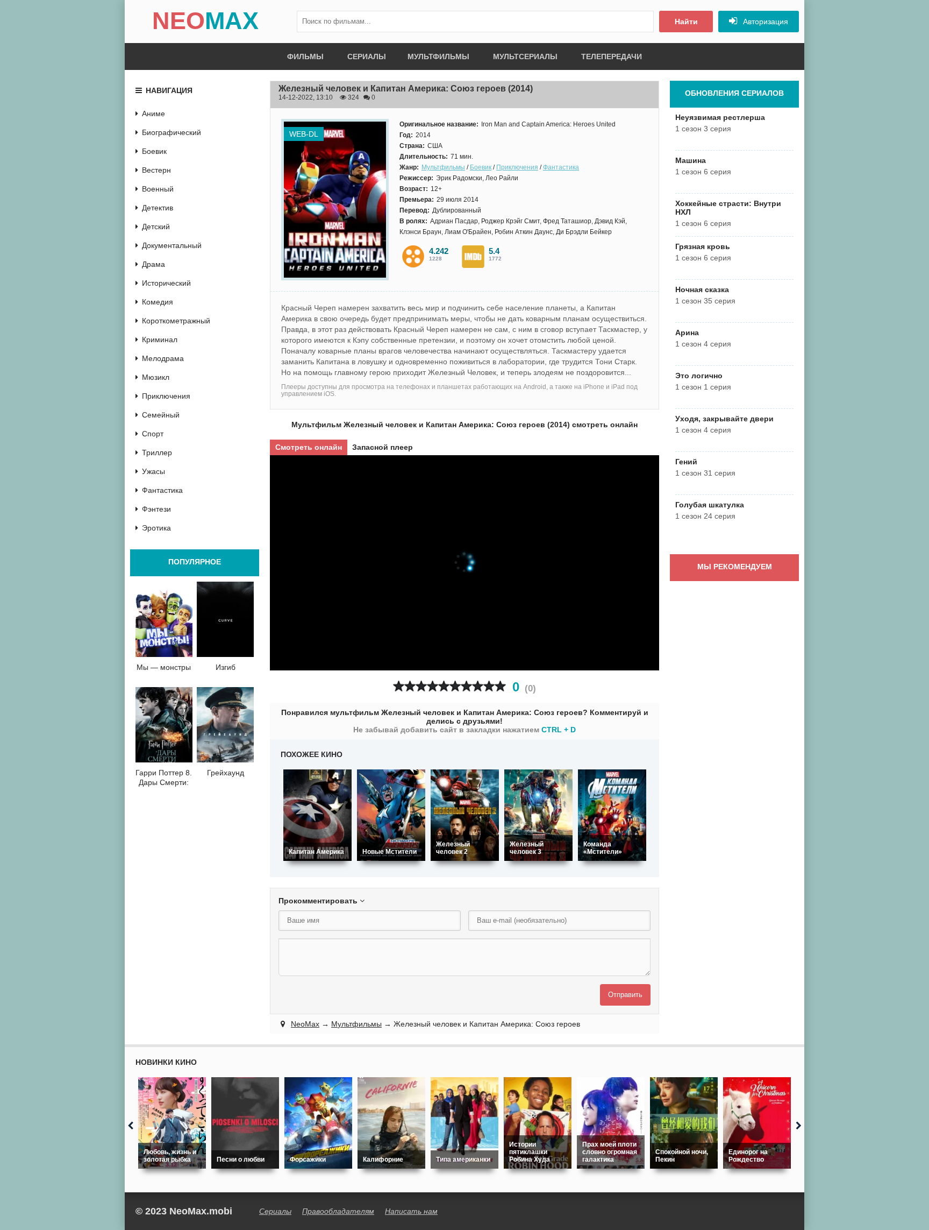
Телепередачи (611, 56)
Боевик (480, 167)
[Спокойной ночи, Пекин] (684, 1123)
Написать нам (411, 1211)
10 (500, 686)
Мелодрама (163, 358)
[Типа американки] (464, 1123)
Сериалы (366, 56)
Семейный (161, 415)
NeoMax (305, 1024)
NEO (205, 20)
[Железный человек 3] (538, 815)
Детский (156, 226)
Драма (153, 264)
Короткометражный (176, 320)
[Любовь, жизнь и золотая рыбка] (172, 1123)
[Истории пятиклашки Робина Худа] (537, 1123)
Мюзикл (155, 377)
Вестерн (156, 170)
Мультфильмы (438, 56)
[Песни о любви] (245, 1123)
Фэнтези (156, 509)
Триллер (157, 452)
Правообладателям (338, 1211)
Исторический (166, 283)
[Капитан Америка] (317, 815)
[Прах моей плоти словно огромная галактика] (611, 1123)
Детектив (157, 207)
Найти (686, 21)
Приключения (517, 167)
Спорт (152, 433)
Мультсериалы (525, 56)
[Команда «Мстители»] (612, 815)
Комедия (157, 302)
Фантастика (561, 167)
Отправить (625, 995)
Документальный (172, 245)
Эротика (156, 528)
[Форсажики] (318, 1123)
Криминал (159, 339)
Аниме (153, 113)
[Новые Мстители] (391, 815)
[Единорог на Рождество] (757, 1123)
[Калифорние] (391, 1123)
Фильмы (305, 56)
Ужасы (153, 471)
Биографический (171, 132)
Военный (158, 189)
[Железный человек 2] (465, 815)
